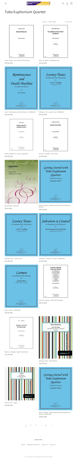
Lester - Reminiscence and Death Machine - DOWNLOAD (20, 112)
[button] (6, 3)
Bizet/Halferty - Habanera (12, 206)
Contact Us (52, 444)
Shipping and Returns (33, 444)
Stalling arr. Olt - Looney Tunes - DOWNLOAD (51, 112)
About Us (45, 444)
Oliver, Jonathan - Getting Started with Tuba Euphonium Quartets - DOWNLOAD (54, 413)
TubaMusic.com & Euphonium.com (35, 456)
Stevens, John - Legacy (11, 402)
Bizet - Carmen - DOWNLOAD (12, 310)
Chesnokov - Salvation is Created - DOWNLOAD (52, 258)
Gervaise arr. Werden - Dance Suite (48, 154)
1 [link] (25, 425)
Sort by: (45, 22)
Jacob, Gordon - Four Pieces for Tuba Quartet (17, 60)
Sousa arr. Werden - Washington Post (49, 60)
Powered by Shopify (47, 456)
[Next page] (51, 425)
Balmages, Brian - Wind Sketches (48, 361)
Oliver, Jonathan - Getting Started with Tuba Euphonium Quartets (54, 206)
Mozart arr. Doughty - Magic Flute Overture (16, 352)
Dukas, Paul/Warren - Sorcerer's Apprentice (16, 154)
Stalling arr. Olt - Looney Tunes (13, 258)
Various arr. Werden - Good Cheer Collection (51, 300)
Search (23, 444)
